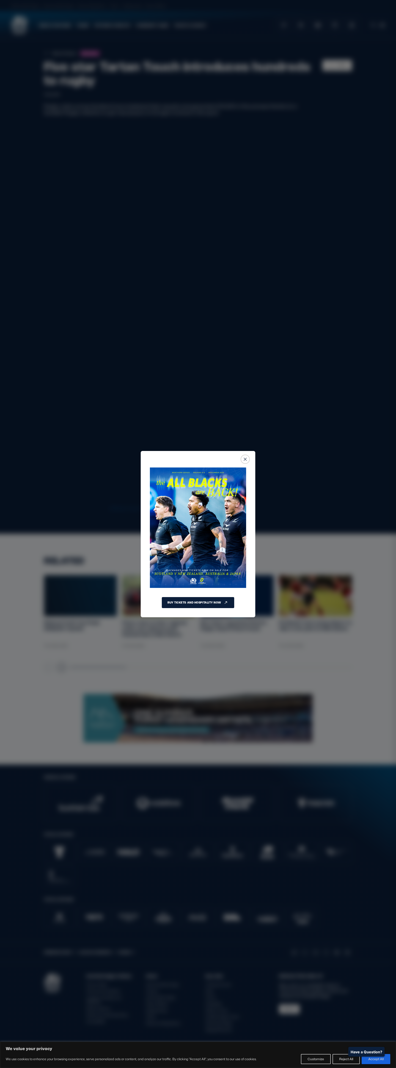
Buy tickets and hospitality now (194, 602)
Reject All (346, 1059)
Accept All (376, 1059)
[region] (198, 1055)
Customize (316, 1059)
